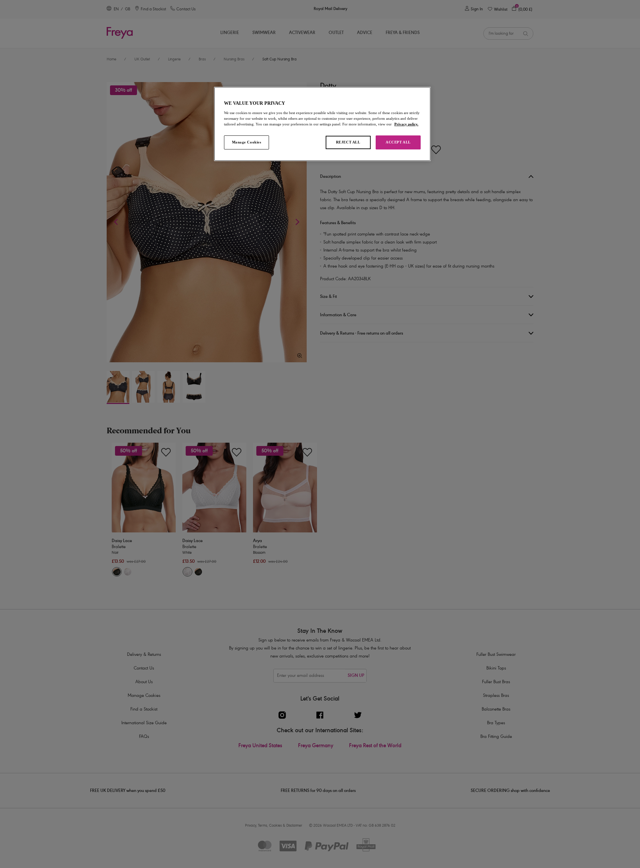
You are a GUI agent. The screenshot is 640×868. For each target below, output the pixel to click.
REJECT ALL (348, 142)
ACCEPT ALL (398, 142)
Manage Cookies (246, 142)
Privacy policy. (406, 124)
